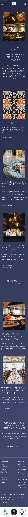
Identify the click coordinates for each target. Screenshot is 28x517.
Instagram (3, 471)
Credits (3, 482)
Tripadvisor (4, 472)
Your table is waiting (14, 446)
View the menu (6, 207)
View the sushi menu (7, 267)
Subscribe (4, 502)
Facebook (3, 469)
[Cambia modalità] (5, 3)
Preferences (4, 479)
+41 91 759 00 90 (5, 464)
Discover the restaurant (8, 205)
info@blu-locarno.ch (6, 466)
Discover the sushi (7, 265)
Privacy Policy (4, 476)
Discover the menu (7, 137)
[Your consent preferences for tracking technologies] (25, 514)
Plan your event (6, 408)
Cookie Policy (4, 477)
